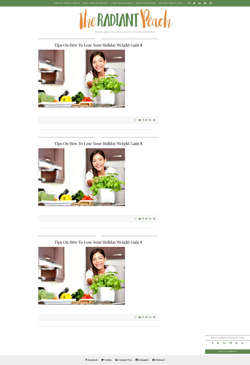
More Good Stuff (146, 3)
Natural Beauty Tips (170, 3)
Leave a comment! (227, 351)
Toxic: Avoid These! (122, 3)
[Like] (135, 120)
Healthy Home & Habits (67, 3)
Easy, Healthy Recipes (95, 3)
